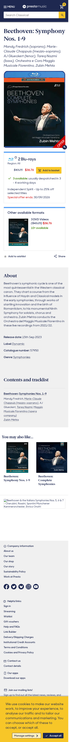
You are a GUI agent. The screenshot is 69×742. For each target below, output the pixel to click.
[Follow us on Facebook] (7, 586)
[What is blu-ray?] (16, 159)
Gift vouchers (11, 621)
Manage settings (24, 735)
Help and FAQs (12, 626)
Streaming (9, 611)
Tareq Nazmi (24, 407)
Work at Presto (12, 576)
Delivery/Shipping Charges (18, 637)
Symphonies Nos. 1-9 (33, 394)
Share (61, 256)
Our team (9, 556)
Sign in (7, 606)
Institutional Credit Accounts (19, 642)
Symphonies (21, 357)
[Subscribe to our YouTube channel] (36, 586)
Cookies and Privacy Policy (19, 652)
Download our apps (14, 678)
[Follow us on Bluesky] (22, 586)
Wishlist (8, 616)
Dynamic (18, 344)
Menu (11, 7)
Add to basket (51, 170)
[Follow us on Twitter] (14, 586)
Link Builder (10, 631)
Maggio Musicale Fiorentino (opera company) (23, 411)
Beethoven (11, 394)
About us (8, 551)
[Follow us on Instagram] (29, 586)
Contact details (12, 666)
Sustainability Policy (15, 571)
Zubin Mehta (11, 419)
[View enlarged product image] (34, 109)
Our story (9, 566)
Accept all (55, 735)
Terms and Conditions (16, 647)
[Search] (62, 15)
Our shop (9, 561)
